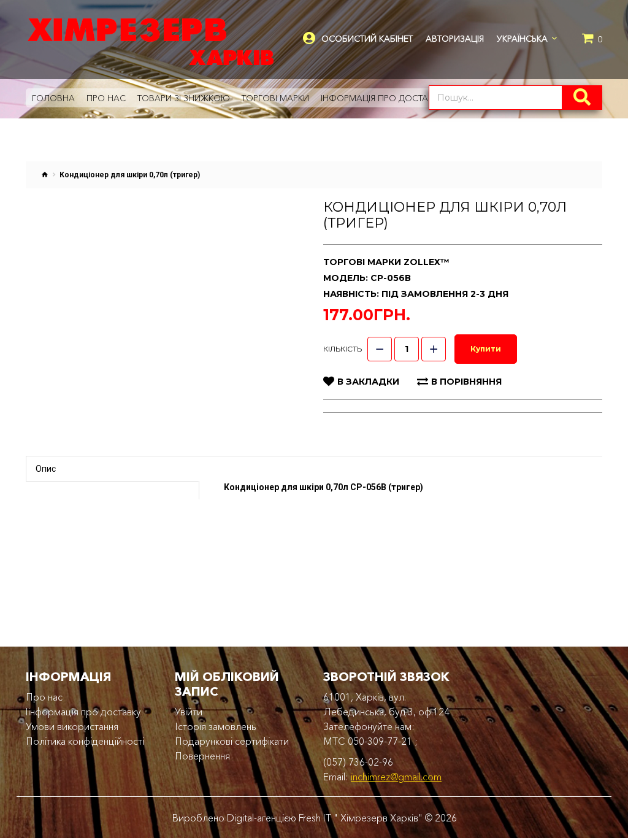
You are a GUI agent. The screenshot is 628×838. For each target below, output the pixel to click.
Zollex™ (427, 262)
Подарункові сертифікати (232, 741)
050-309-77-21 (380, 741)
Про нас (44, 697)
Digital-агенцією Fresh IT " (282, 817)
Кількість (342, 348)
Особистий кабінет (367, 39)
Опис (46, 469)
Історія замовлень (215, 726)
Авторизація (455, 39)
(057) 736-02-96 (358, 762)
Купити (485, 348)
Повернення (202, 756)
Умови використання (72, 726)
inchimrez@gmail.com (396, 777)
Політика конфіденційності (85, 741)
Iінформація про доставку (83, 712)
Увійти (188, 712)
